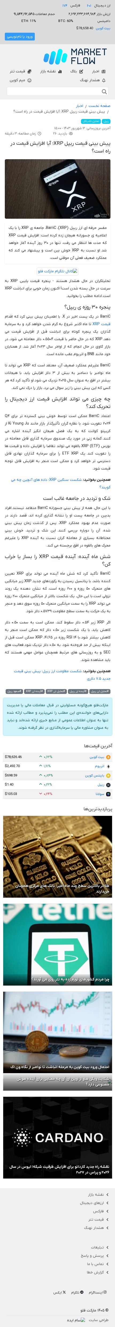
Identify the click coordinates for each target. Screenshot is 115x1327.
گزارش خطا (95, 1272)
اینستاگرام (96, 1293)
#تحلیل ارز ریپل (100, 691)
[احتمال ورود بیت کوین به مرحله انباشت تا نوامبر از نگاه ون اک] (57, 1032)
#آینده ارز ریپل (78, 691)
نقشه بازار (48, 71)
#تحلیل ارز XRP (56, 691)
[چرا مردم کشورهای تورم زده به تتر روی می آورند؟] (57, 944)
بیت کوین (103, 28)
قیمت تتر (18, 71)
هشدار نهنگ (90, 80)
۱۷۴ (65, 5)
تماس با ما (95, 1264)
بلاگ (74, 71)
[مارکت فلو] (75, 56)
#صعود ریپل (14, 691)
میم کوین (18, 80)
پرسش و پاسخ (92, 1255)
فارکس (98, 1211)
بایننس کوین (94, 775)
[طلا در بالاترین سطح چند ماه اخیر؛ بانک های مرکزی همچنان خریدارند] (57, 856)
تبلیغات (97, 1247)
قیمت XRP (101, 324)
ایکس (58, 1293)
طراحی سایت (99, 1320)
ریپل (106, 121)
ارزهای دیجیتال (92, 1203)
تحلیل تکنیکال (91, 121)
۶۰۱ (89, 5)
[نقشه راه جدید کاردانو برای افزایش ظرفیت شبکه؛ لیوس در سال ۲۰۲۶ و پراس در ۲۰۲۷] (57, 1137)
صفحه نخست (99, 106)
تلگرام (75, 1293)
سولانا (100, 794)
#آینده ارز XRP (34, 691)
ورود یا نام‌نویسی (20, 36)
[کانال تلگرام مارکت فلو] (57, 272)
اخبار (96, 71)
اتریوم (99, 766)
